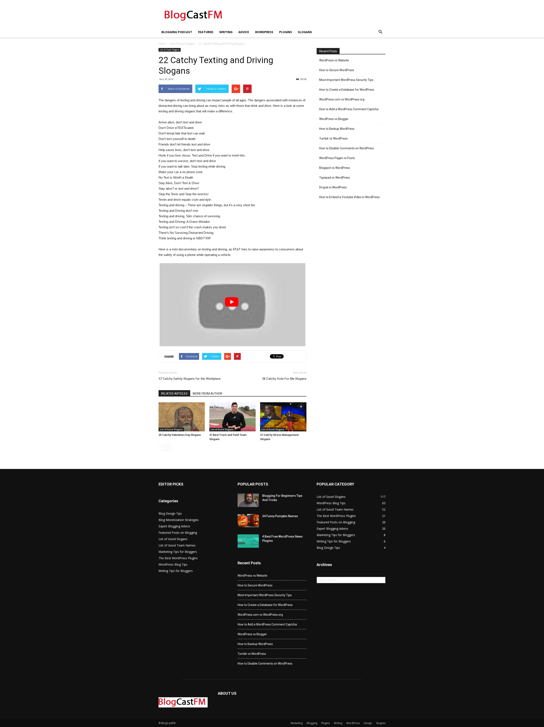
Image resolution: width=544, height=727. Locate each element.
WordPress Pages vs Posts (337, 158)
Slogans (305, 32)
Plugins (285, 32)
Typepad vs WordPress (334, 177)
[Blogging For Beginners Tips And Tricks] (248, 500)
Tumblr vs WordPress (333, 138)
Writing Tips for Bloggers (176, 571)
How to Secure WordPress (336, 70)
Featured (205, 32)
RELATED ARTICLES (174, 393)
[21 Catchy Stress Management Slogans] (283, 416)
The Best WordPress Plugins (178, 558)
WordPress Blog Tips (173, 564)
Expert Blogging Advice (174, 526)
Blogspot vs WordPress (334, 167)
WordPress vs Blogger (333, 119)
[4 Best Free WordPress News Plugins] (248, 541)
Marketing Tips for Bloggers (178, 552)
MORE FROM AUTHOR (207, 393)
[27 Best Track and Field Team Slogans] (232, 416)
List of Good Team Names (177, 545)
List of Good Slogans (182, 43)
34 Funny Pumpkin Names (280, 516)
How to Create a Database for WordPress (346, 89)
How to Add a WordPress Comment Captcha (348, 109)
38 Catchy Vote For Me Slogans (284, 379)
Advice (243, 32)
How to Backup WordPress (336, 128)
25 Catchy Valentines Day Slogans (180, 434)
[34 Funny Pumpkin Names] (248, 520)
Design (368, 723)
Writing (225, 32)
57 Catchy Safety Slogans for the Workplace (190, 379)
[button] (380, 32)
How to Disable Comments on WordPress (346, 148)
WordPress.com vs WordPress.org (341, 99)
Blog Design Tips (170, 513)
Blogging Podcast (177, 32)
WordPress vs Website (334, 60)
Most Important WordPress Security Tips (346, 80)
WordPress (264, 32)
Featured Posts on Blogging (178, 533)
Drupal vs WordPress (333, 187)
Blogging (312, 723)
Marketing (297, 723)
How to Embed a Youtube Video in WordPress (349, 197)
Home (162, 43)
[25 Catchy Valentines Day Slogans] (182, 416)
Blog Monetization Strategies (179, 520)
